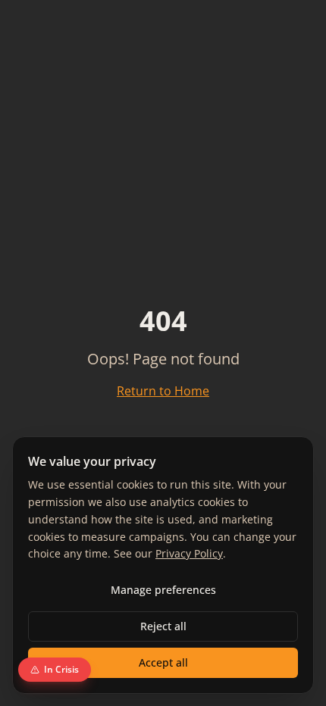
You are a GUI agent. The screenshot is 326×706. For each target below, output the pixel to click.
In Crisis (61, 669)
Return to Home (163, 391)
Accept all (163, 662)
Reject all (163, 626)
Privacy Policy (189, 553)
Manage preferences (163, 590)
